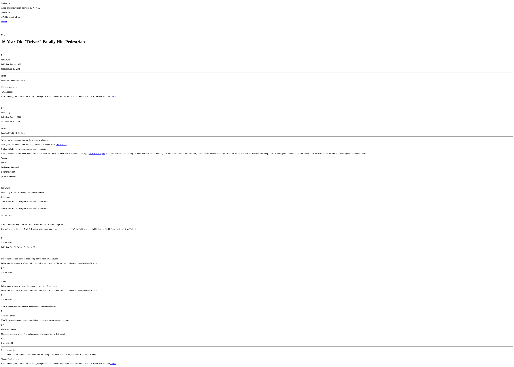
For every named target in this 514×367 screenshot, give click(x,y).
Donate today (61, 144)
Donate (4, 21)
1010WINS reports (97, 153)
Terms (113, 96)
